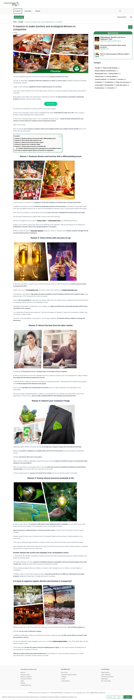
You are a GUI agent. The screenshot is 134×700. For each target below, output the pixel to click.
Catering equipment (100, 79)
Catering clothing (111, 76)
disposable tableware (37, 230)
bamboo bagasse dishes (60, 641)
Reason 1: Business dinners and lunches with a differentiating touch (35, 138)
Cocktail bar (98, 82)
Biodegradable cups (101, 73)
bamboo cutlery (41, 220)
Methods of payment (26, 676)
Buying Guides (121, 17)
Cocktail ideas (109, 82)
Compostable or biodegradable (104, 85)
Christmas (112, 79)
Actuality (20, 22)
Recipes (37, 11)
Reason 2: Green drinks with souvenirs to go (28, 140)
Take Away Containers (107, 676)
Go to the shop (51, 103)
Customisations (99, 88)
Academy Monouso (25, 685)
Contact (63, 678)
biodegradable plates (54, 220)
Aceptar (128, 697)
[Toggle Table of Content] (59, 136)
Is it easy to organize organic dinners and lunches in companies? (34, 150)
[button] (120, 11)
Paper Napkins (105, 672)
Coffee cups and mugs (122, 82)
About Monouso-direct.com (28, 669)
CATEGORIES (105, 669)
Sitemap (22, 683)
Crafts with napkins (121, 85)
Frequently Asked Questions (69, 674)
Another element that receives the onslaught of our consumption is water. (39, 148)
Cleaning (120, 79)
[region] (67, 696)
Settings (110, 697)
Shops (22, 681)
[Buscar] (130, 27)
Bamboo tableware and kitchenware (105, 70)
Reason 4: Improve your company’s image (27, 144)
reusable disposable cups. (69, 290)
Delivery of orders (25, 674)
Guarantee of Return (26, 678)
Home (15, 22)
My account (64, 672)
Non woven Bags (106, 681)
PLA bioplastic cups (32, 290)
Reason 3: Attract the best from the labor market (29, 142)
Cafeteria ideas (99, 76)
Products (18, 11)
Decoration (28, 11)
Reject (119, 697)
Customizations (65, 681)
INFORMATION (65, 669)
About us (22, 672)
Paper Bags (104, 678)
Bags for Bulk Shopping (110, 68)
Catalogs (63, 676)
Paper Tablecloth (106, 674)
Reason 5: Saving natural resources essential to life (30, 146)
